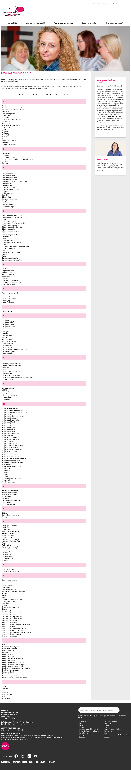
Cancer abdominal (8, 173)
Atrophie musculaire (9, 144)
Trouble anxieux (7, 654)
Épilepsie (5, 278)
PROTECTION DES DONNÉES (23, 762)
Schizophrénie (7, 585)
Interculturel (6, 369)
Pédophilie (6, 529)
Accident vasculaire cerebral (12, 108)
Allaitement (6, 127)
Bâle (80, 723)
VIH (3, 690)
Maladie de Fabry (8, 414)
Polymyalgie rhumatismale (11, 549)
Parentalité (6, 527)
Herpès (4, 337)
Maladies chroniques (9, 437)
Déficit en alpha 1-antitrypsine (12, 215)
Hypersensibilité (8, 347)
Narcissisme (6, 496)
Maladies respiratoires (10, 455)
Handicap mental (8, 324)
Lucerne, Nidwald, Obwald (88, 729)
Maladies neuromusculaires (12, 449)
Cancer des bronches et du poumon (14, 181)
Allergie (4, 129)
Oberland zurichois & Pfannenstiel (116, 735)
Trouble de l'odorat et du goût (12, 658)
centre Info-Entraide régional (107, 116)
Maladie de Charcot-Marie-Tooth (13, 410)
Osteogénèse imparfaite (10, 515)
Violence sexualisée (9, 694)
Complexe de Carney (9, 201)
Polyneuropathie (8, 551)
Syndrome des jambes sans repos (14, 628)
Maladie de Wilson (8, 431)
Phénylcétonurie (8, 535)
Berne (81, 725)
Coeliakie (5, 195)
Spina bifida (6, 603)
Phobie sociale (7, 537)
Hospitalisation (7, 343)
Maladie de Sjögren (9, 427)
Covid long (6, 203)
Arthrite (5, 142)
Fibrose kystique (8, 302)
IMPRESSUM (5, 762)
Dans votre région (89, 22)
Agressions (6, 121)
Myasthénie (6, 480)
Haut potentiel (7, 330)
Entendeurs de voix (9, 276)
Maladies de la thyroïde (10, 439)
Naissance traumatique (10, 494)
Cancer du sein (7, 183)
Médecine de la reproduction (12, 466)
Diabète (4, 244)
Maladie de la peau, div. (10, 420)
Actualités (12, 22)
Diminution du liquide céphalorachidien (16, 246)
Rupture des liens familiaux (11, 571)
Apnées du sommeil (9, 140)
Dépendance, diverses (9, 221)
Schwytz (82, 735)
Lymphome (6, 399)
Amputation (6, 135)
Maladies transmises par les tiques (14, 458)
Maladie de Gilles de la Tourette (13, 416)
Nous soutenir (95, 3)
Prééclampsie (6, 554)
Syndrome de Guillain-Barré (12, 618)
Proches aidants (7, 556)
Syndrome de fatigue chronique (13, 616)
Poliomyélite (6, 545)
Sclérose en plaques (9, 589)
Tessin (106, 725)
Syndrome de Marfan (9, 622)
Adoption (5, 117)
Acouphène (6, 115)
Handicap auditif (8, 322)
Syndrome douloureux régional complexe (16, 632)
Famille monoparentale (10, 293)
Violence (5, 692)
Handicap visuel (7, 328)
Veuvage (5, 688)
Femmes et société (8, 297)
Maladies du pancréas (10, 443)
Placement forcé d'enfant (11, 541)
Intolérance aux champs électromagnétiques (17, 377)
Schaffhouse (83, 733)
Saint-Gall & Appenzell (112, 721)
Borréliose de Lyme (8, 157)
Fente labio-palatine (9, 298)
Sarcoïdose (6, 584)
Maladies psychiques (9, 451)
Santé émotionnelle (9, 582)
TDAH (4, 645)
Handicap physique (9, 326)
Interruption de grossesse (11, 371)
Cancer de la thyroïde (9, 179)
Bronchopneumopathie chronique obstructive (18, 159)
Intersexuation (7, 373)
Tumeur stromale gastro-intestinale (14, 677)
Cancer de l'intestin (9, 175)
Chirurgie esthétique (9, 187)
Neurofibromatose (8, 504)
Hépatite (5, 333)
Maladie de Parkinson (9, 424)
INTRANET (51, 762)
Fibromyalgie (6, 300)
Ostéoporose (6, 517)
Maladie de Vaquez (8, 429)
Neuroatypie (6, 502)
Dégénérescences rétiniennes (12, 217)
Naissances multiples (9, 492)
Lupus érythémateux (9, 395)
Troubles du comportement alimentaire (16, 668)
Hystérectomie (7, 353)
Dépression (6, 233)
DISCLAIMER (40, 762)
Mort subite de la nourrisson (12, 478)
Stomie (4, 605)
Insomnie (5, 367)
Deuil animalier (7, 240)
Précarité (5, 552)
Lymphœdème (7, 397)
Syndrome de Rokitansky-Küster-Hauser (16, 624)
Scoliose (5, 593)
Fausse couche (7, 295)
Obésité (4, 513)
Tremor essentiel (8, 650)
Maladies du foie (8, 441)
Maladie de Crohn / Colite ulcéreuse (14, 412)
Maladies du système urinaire (12, 445)
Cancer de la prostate (9, 177)
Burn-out (5, 163)
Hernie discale (7, 335)
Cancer (4, 172)
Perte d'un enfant (8, 533)
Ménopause (6, 470)
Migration (5, 474)
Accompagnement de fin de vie (13, 110)
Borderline (5, 155)
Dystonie (5, 256)
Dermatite (5, 236)
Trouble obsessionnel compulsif (13, 666)
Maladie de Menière (9, 422)
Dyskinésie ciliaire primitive (11, 252)
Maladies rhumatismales (10, 457)
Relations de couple (9, 569)
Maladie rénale (7, 435)
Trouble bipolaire (8, 656)
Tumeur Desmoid (8, 674)
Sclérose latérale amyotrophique (13, 591)
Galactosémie (7, 311)
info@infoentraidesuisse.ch (13, 724)
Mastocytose (6, 464)
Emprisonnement (8, 270)
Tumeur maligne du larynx (11, 676)
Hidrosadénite (7, 339)
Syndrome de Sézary (9, 626)
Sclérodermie (6, 587)
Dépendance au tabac (9, 229)
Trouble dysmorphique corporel (13, 664)
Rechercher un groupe (63, 22)
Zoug (106, 733)
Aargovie (82, 721)
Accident (5, 106)
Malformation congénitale (11, 460)
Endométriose (7, 272)
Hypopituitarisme (8, 351)
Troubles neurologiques (10, 670)
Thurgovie (108, 723)
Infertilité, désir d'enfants (11, 363)
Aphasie (5, 139)
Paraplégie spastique (9, 525)
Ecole (4, 268)
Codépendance (7, 193)
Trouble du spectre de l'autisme (13, 662)
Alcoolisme (6, 123)
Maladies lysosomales (10, 447)
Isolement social (8, 379)
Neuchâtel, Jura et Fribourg (89, 731)
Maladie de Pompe (8, 426)
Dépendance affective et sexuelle (13, 223)
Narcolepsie (6, 498)
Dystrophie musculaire (10, 258)
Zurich (106, 737)
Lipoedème (6, 394)
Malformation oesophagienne (12, 462)
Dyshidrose (6, 250)
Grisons (82, 727)
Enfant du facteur (8, 274)
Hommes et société (9, 341)
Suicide (4, 609)
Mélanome (6, 468)
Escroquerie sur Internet (10, 280)
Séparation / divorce (9, 601)
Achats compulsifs (8, 113)
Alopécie (5, 131)
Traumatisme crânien (9, 648)
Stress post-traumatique (10, 607)
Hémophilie (6, 331)
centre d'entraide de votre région (35, 88)
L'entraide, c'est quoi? (35, 22)
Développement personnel (11, 242)
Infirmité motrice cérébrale (11, 365)
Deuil (4, 238)
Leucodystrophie (8, 388)
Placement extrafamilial (10, 539)
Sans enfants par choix (10, 580)
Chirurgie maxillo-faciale (10, 189)
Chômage (5, 191)
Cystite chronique (8, 206)
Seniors (4, 597)
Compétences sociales (10, 199)
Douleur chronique (8, 248)
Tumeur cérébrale (8, 672)
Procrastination (7, 558)
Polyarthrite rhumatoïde (10, 547)
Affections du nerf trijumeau (12, 119)
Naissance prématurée (10, 490)
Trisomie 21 (6, 652)
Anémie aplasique (8, 137)
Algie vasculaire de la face (11, 125)
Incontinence (6, 362)
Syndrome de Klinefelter (10, 620)
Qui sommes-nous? (114, 22)
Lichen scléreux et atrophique (12, 392)
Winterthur (108, 731)
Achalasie (5, 111)
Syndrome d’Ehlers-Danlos (11, 634)
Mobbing (5, 476)
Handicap (5, 320)
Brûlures (5, 161)
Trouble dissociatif (8, 660)
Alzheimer (5, 133)
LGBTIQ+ (5, 390)
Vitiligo (4, 696)
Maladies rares (7, 453)
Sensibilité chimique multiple (12, 599)
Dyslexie (5, 254)
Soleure (82, 737)
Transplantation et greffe (10, 647)
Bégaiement (6, 153)
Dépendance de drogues (10, 231)
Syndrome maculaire (9, 636)
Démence (5, 219)
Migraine (5, 472)
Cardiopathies (7, 185)
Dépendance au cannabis (11, 225)
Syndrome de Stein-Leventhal (12, 630)
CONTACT (105, 3)
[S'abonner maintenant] (5, 749)
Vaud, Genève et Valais (112, 729)
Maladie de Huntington (10, 418)
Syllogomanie (7, 611)
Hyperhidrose (7, 345)
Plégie (4, 543)
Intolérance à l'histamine (11, 375)
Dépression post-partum (10, 235)
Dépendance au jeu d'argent (12, 227)
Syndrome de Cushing (10, 615)
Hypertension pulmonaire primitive (14, 349)
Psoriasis (5, 560)
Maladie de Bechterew (10, 408)
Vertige (4, 686)
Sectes (4, 595)
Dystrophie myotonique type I (12, 260)
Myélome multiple (8, 482)
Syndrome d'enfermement (11, 613)
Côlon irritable (7, 197)
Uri (105, 727)
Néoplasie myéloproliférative (12, 500)
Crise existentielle (8, 204)
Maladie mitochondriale (10, 433)
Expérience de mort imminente (13, 282)
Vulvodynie (6, 698)
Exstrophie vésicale (8, 284)
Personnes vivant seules (10, 531)
